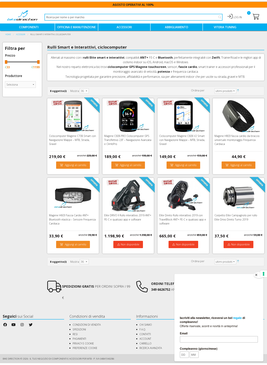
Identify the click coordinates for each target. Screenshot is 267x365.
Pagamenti (79, 338)
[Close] (259, 275)
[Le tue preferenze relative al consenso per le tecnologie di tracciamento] (263, 273)
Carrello (145, 343)
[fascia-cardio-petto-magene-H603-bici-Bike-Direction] (73, 195)
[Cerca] (220, 17)
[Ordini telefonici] (142, 290)
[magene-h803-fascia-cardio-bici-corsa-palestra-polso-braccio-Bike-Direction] (238, 116)
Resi (75, 334)
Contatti (145, 334)
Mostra (74, 91)
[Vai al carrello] (256, 18)
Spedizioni (79, 329)
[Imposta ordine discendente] (238, 90)
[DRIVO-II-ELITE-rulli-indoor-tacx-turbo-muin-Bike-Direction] (128, 195)
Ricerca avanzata (150, 348)
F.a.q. (142, 329)
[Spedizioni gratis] (54, 290)
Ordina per (198, 90)
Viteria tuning (225, 27)
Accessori (124, 27)
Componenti (29, 27)
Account (145, 338)
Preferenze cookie (85, 348)
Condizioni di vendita (87, 324)
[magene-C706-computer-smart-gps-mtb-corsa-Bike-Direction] (73, 116)
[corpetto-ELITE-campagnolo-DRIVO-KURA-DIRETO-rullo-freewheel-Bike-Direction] (238, 195)
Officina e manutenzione (76, 27)
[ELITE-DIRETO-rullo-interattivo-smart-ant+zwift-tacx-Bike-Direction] (183, 195)
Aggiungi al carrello (75, 165)
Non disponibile (129, 244)
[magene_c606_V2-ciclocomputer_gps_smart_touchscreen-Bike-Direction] (183, 116)
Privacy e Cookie (83, 343)
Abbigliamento (176, 27)
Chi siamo (145, 324)
